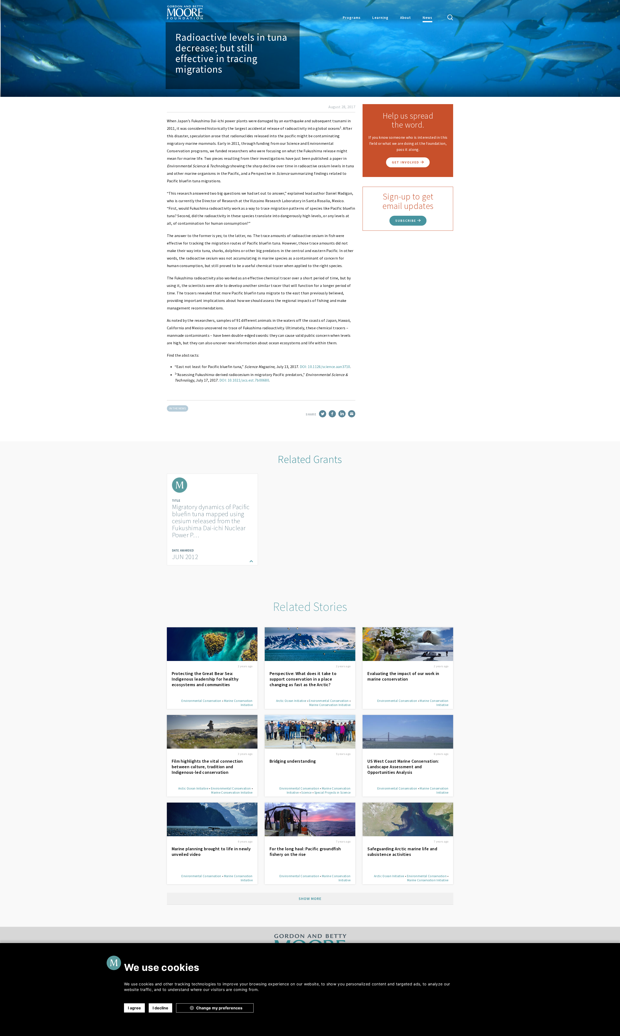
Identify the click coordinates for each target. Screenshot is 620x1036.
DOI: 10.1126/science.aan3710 (325, 366)
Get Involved (406, 162)
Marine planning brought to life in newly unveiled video (211, 851)
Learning (380, 17)
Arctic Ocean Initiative (291, 701)
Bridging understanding (293, 761)
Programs (352, 17)
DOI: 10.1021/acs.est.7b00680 (244, 380)
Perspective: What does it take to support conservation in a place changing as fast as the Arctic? (303, 679)
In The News (177, 408)
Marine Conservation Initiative (330, 705)
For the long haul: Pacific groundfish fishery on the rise (305, 851)
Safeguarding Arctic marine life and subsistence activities (402, 851)
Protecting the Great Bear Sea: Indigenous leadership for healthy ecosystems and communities (205, 679)
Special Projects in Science (332, 792)
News (427, 17)
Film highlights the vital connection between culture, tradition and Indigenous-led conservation (207, 766)
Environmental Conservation (201, 701)
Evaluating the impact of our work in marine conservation (403, 676)
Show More (310, 898)
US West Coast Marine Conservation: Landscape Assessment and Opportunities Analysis (403, 766)
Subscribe (406, 220)
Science (306, 792)
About (405, 17)
